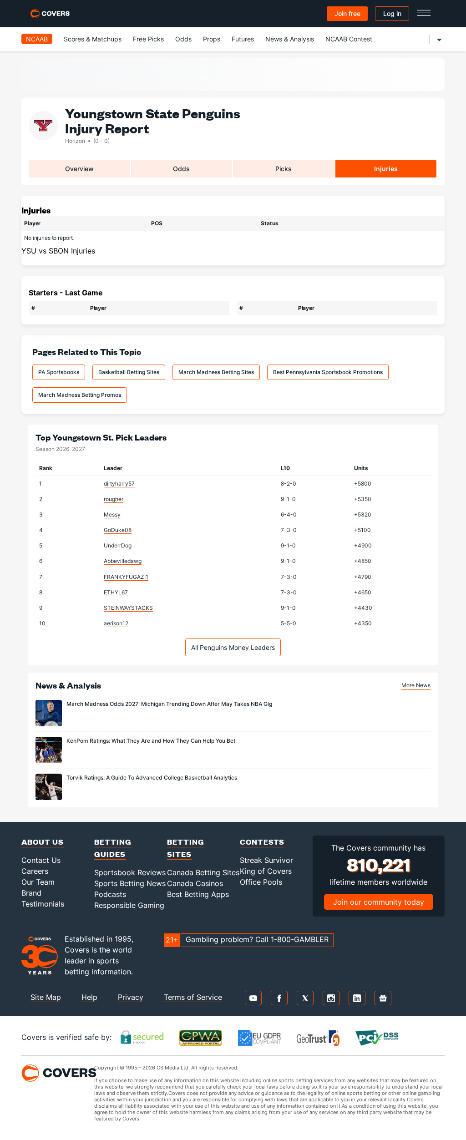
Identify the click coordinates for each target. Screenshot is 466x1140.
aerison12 (116, 623)
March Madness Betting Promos (79, 394)
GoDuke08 (118, 530)
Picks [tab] (283, 168)
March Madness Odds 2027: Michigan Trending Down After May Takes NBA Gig (169, 703)
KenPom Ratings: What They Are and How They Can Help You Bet (150, 740)
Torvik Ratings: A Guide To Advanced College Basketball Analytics (151, 777)
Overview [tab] (79, 168)
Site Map (45, 997)
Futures (243, 39)
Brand (31, 892)
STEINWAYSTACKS (128, 607)
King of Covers (266, 871)
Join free (347, 13)
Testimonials (42, 903)
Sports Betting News (130, 883)
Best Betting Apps (198, 894)
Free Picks (148, 39)
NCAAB (37, 39)
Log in (392, 13)
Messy (112, 514)
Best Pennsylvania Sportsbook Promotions (328, 372)
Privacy (130, 997)
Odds (183, 39)
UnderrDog (118, 545)
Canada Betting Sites (203, 872)
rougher (113, 499)
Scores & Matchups (93, 39)
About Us (42, 841)
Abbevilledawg (123, 560)
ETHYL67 (116, 592)
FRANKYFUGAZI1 (126, 576)
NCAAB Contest (348, 39)
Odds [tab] (181, 168)
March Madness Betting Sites (216, 372)
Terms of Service (193, 997)
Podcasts (110, 894)
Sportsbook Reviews (130, 872)
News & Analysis (289, 39)
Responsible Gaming (129, 905)
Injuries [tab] (386, 168)
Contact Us (41, 860)
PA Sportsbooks (58, 372)
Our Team (38, 882)
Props (211, 39)
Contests (262, 841)
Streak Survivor (266, 860)
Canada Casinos (195, 883)
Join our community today (378, 902)
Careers (34, 871)
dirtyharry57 (119, 483)
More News (416, 685)
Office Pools (261, 882)
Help (89, 997)
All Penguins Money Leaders (233, 647)
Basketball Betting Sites (128, 372)
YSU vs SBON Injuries (58, 250)
